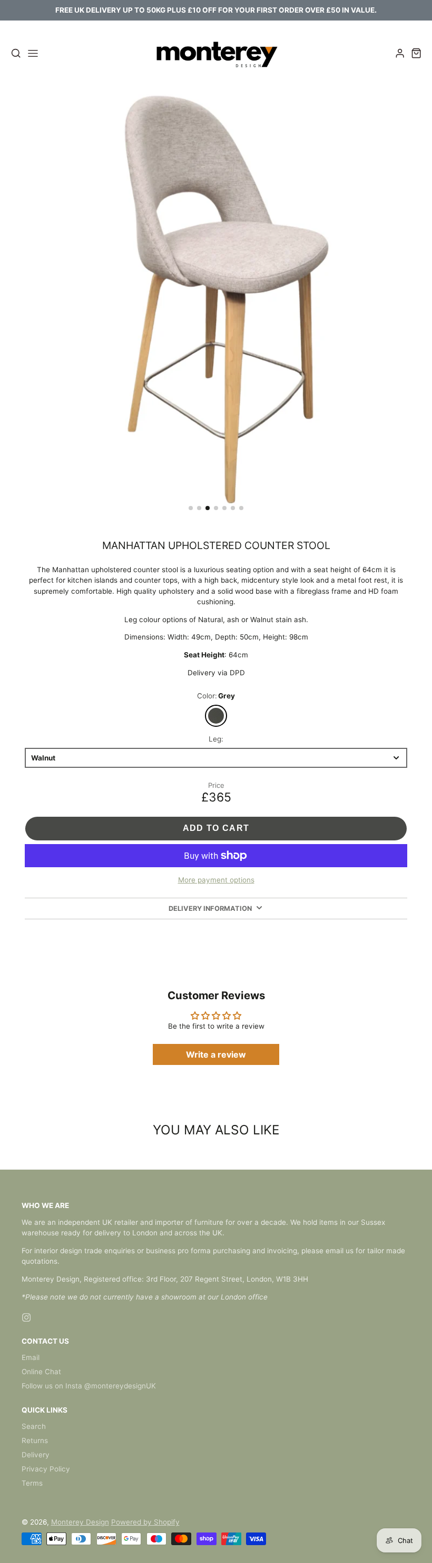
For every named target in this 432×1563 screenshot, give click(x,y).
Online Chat (41, 1371)
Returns (35, 1440)
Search (34, 1426)
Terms (32, 1483)
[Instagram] (26, 1317)
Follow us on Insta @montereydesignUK (89, 1386)
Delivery (36, 1454)
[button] (191, 508)
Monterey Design (80, 1522)
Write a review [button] (216, 1054)
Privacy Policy (46, 1469)
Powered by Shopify (145, 1522)
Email (31, 1357)
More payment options (216, 880)
